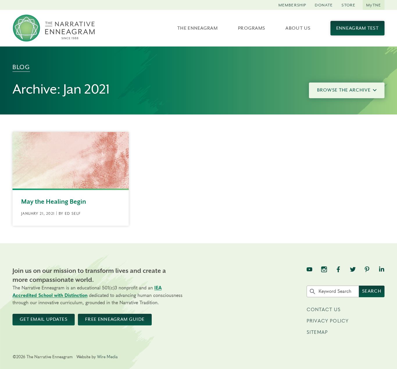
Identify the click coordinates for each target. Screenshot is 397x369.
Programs (251, 28)
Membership (292, 5)
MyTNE (373, 5)
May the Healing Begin (53, 201)
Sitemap (317, 332)
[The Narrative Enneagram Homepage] (53, 28)
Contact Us (324, 309)
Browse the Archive (344, 90)
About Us (297, 28)
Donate (324, 5)
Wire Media (107, 357)
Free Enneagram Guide (114, 319)
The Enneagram (197, 28)
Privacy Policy (327, 321)
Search (371, 291)
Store (348, 5)
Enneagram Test (357, 28)
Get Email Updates (43, 319)
